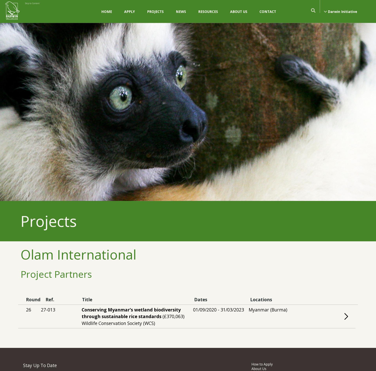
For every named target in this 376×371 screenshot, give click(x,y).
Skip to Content (32, 3)
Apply (129, 11)
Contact (267, 11)
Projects (155, 11)
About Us (238, 11)
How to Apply (262, 364)
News (181, 11)
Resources (208, 11)
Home (106, 11)
